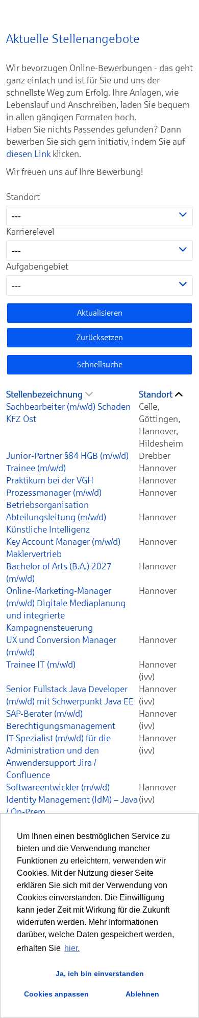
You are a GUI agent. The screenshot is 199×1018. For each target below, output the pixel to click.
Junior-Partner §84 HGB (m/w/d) (67, 456)
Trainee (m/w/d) (36, 468)
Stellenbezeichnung (44, 394)
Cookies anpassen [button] (56, 994)
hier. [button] (72, 948)
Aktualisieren (99, 312)
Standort (23, 197)
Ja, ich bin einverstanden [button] (100, 973)
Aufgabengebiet (37, 266)
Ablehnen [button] (142, 994)
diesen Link (28, 154)
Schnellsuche (99, 364)
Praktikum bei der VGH (49, 480)
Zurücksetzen (100, 337)
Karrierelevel (30, 232)
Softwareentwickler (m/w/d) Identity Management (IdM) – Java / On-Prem (72, 799)
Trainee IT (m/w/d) (41, 664)
